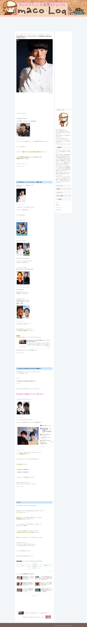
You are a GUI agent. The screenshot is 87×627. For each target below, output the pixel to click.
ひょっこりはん (25, 561)
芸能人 (21, 561)
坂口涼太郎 (37, 561)
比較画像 (41, 561)
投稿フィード (58, 205)
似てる (29, 561)
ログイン (57, 202)
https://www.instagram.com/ (20, 204)
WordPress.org (58, 209)
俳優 (17, 561)
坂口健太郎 (33, 561)
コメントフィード (59, 207)
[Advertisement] (42, 24)
